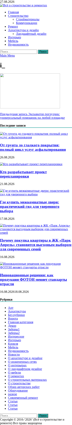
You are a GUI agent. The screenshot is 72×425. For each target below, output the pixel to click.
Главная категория (20, 322)
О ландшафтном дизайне (25, 369)
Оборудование (18, 390)
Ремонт (13, 26)
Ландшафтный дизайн (31, 33)
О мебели (14, 372)
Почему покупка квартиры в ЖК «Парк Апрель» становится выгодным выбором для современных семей (35, 244)
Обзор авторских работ (24, 387)
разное (12, 394)
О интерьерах (17, 365)
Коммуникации (26, 23)
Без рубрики (16, 315)
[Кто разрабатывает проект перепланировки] (31, 164)
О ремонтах (16, 376)
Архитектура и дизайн (23, 30)
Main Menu (7, 55)
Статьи (13, 401)
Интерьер (14, 37)
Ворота (13, 318)
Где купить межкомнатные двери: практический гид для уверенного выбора (29, 206)
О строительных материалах (27, 379)
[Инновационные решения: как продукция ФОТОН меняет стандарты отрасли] (36, 267)
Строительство (18, 15)
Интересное (16, 336)
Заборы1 (14, 329)
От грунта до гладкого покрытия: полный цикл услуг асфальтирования (33, 147)
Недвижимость (18, 44)
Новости (14, 354)
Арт (10, 307)
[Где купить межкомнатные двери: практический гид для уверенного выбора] (36, 194)
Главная (13, 12)
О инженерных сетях (22, 361)
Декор (12, 325)
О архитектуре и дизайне (25, 358)
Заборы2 (14, 333)
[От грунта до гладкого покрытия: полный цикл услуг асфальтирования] (36, 137)
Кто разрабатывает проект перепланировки (23, 174)
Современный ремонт (23, 397)
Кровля (13, 343)
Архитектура (17, 311)
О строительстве (19, 383)
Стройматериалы (27, 19)
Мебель (13, 41)
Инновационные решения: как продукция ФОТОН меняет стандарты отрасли (33, 279)
